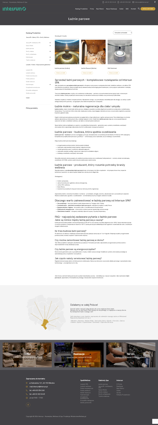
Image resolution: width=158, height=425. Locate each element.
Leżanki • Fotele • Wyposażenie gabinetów (38, 64)
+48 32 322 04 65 (110, 2)
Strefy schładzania (31, 54)
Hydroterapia (29, 84)
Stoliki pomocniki (30, 93)
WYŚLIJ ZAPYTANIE (148, 9)
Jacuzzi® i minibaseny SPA (33, 42)
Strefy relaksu (30, 51)
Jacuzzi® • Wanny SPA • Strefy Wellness (37, 37)
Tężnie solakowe (30, 60)
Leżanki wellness (30, 73)
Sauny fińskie (29, 45)
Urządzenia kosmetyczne (33, 87)
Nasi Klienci (100, 9)
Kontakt (133, 9)
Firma (92, 9)
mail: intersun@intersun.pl (39, 387)
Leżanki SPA (29, 70)
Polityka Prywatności (123, 394)
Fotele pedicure (30, 78)
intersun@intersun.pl (141, 2)
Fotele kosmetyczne (31, 76)
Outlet (121, 9)
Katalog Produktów (81, 9)
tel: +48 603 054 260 (37, 390)
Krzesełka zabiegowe (32, 90)
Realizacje (120, 386)
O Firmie (119, 384)
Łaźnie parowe (30, 48)
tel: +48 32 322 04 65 (37, 394)
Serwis (119, 392)
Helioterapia (29, 57)
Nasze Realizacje (111, 9)
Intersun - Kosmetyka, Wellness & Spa (15, 2)
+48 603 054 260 (125, 2)
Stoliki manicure (30, 81)
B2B (127, 9)
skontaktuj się (100, 276)
